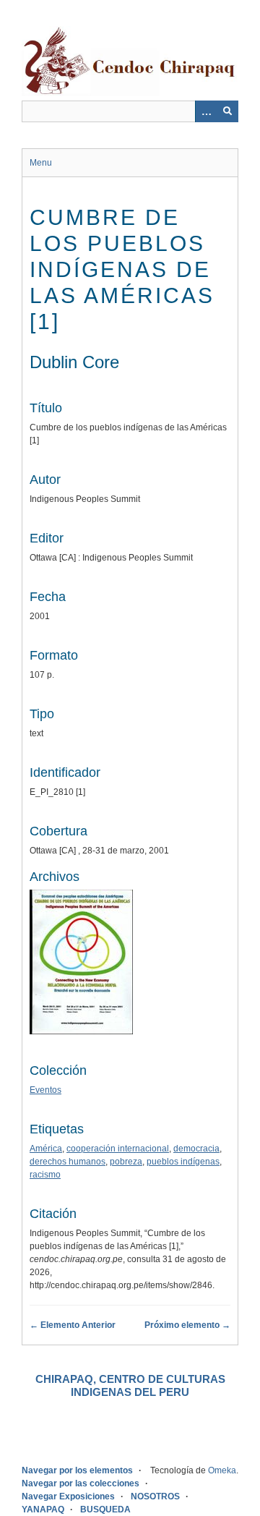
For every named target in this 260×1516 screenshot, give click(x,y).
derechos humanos (67, 1162)
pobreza (126, 1162)
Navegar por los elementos (77, 1470)
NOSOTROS (155, 1496)
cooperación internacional (117, 1149)
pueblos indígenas (183, 1162)
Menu (41, 163)
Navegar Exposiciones (68, 1496)
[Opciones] (206, 111)
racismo (45, 1175)
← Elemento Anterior (73, 1325)
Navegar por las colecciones (80, 1483)
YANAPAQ (43, 1509)
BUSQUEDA (105, 1509)
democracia (196, 1149)
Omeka (222, 1470)
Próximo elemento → (187, 1325)
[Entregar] (227, 111)
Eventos (45, 1090)
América (46, 1149)
